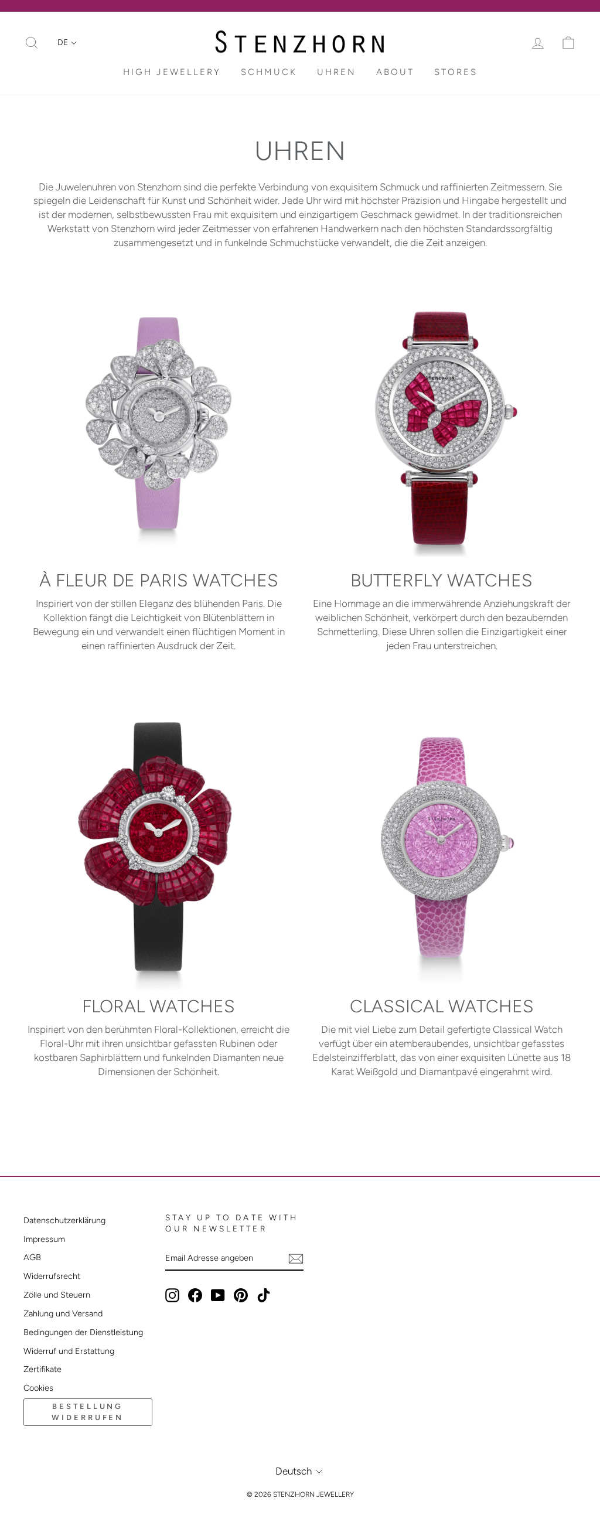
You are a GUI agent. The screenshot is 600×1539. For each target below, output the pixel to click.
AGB (32, 1257)
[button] (67, 43)
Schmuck (269, 72)
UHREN (336, 72)
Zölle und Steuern (56, 1294)
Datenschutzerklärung (64, 1220)
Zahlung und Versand (63, 1313)
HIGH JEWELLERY (172, 72)
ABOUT (395, 72)
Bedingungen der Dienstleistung (83, 1332)
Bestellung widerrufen (88, 1411)
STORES (456, 72)
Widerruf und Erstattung (68, 1351)
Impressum (44, 1239)
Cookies (38, 1388)
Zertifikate (42, 1369)
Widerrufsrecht (51, 1276)
